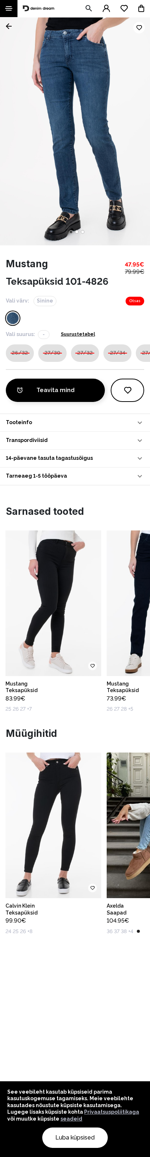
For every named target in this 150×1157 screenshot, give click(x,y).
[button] (75, 422)
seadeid (71, 1119)
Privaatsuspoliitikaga (111, 1112)
